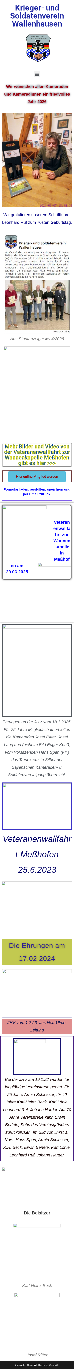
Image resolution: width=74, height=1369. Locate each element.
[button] (37, 74)
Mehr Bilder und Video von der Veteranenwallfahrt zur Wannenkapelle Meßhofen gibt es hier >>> (37, 454)
